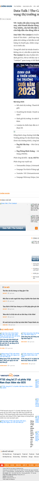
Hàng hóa (5, 325)
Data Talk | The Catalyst (13, 228)
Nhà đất (5, 293)
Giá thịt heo (24, 456)
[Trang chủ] (2, 465)
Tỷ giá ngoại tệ (17, 454)
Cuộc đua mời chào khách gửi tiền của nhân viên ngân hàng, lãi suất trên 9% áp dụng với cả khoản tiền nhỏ (9, 342)
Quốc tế (5, 301)
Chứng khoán (6, 6)
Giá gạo (31, 456)
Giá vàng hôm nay (7, 454)
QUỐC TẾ (25, 465)
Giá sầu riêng (16, 456)
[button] (36, 228)
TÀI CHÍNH (31, 465)
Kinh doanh (24, 341)
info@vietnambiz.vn (11, 477)
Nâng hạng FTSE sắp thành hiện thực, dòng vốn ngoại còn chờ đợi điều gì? (10, 360)
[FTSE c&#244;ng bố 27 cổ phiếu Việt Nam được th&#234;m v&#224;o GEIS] (17, 397)
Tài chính (2, 348)
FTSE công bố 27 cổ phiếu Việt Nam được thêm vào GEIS (15, 381)
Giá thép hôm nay (7, 456)
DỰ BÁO (12, 465)
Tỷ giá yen (31, 454)
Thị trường (17, 6)
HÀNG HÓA (18, 465)
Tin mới (7, 287)
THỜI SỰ (7, 465)
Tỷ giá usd (24, 454)
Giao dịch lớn (27, 6)
